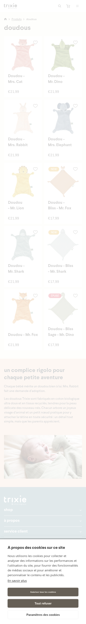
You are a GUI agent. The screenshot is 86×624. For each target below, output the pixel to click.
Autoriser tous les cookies (43, 592)
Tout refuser (43, 603)
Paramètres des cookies (43, 614)
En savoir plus (17, 581)
